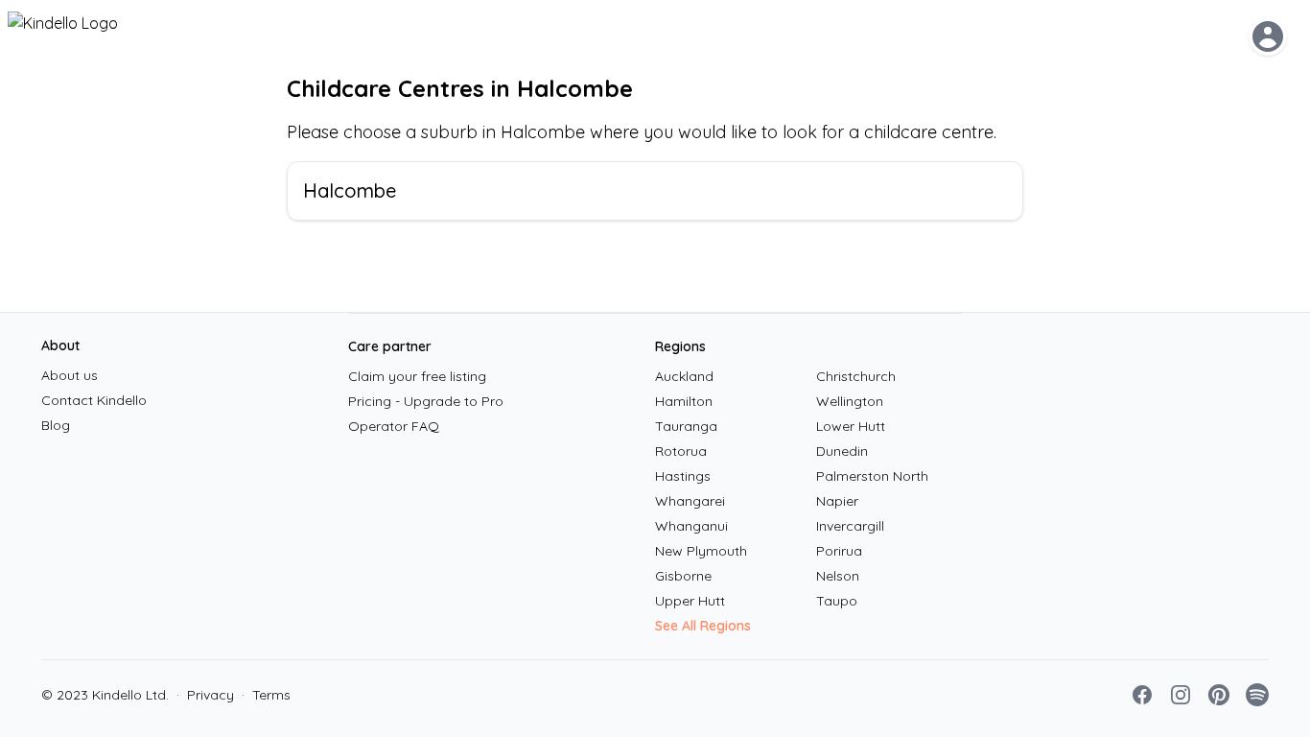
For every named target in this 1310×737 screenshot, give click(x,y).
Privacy (205, 694)
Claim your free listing (417, 376)
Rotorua (681, 451)
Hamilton (684, 401)
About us (69, 375)
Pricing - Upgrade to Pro (425, 401)
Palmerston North (872, 476)
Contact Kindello (94, 400)
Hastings (683, 476)
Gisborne (683, 575)
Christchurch (856, 376)
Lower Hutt (850, 426)
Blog (55, 425)
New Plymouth (701, 550)
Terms (266, 694)
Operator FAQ (393, 426)
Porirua (839, 550)
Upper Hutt (690, 600)
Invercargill (850, 526)
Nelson (837, 575)
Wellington (849, 401)
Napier (837, 501)
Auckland (684, 376)
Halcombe (349, 190)
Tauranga (686, 426)
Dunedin (842, 451)
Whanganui (691, 526)
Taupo (836, 600)
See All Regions (703, 625)
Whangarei (690, 501)
